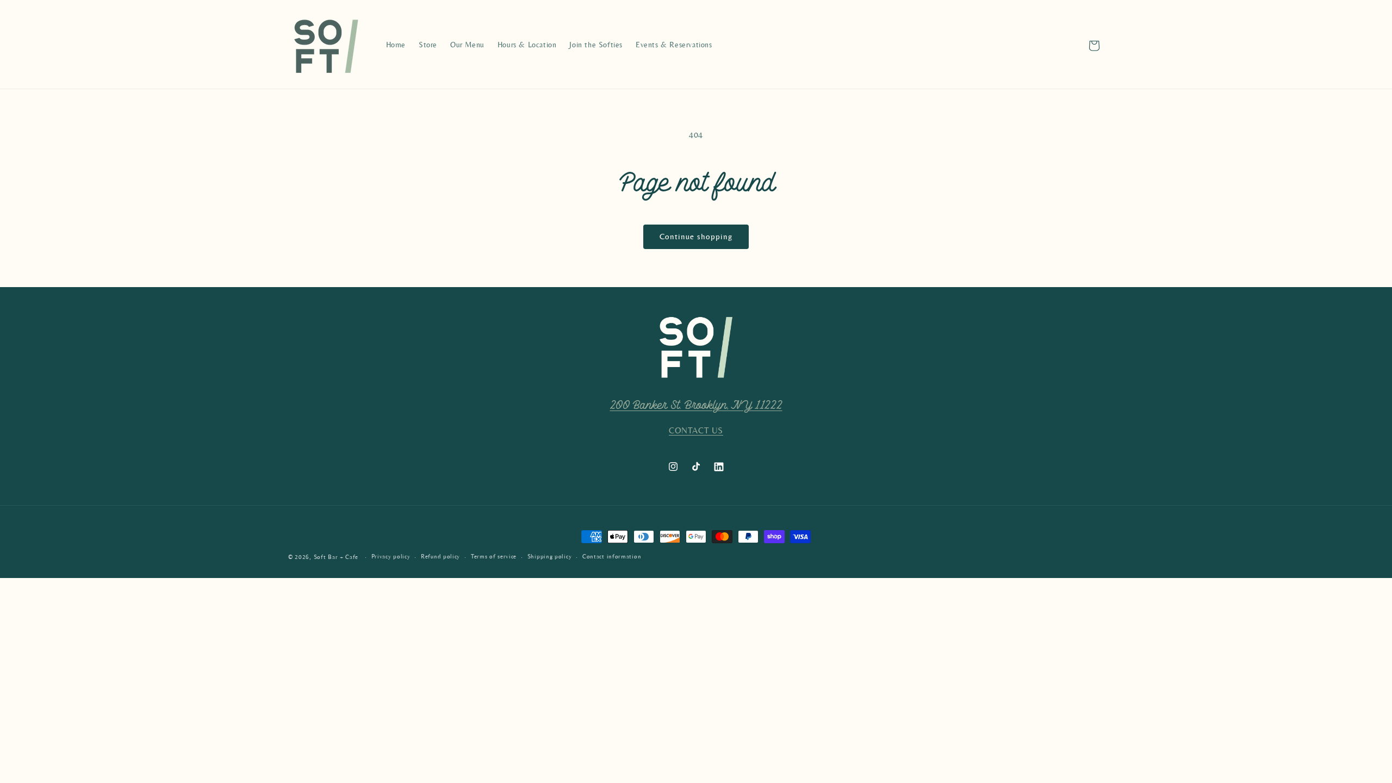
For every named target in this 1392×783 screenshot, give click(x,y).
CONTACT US (696, 430)
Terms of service (494, 557)
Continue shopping (696, 237)
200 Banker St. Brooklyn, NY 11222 (696, 405)
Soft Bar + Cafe (336, 557)
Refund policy (440, 557)
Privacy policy (391, 557)
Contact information (611, 557)
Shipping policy (549, 557)
